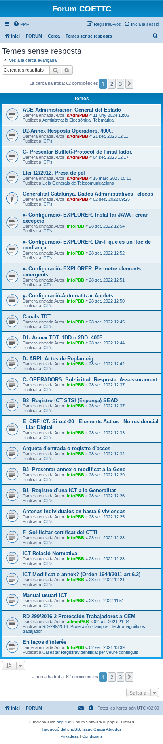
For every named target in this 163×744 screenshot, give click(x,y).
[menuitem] (21, 24)
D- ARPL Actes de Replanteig (58, 359)
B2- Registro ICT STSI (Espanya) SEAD (70, 400)
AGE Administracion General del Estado (72, 110)
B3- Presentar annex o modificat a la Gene (74, 469)
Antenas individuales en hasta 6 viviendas (74, 511)
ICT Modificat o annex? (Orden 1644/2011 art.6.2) (81, 574)
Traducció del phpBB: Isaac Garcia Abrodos (81, 729)
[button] (129, 83)
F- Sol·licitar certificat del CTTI (60, 532)
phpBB (63, 722)
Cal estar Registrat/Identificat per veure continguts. (91, 652)
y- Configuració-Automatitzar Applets (68, 296)
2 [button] (111, 83)
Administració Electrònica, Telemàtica (78, 120)
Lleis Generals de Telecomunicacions (78, 183)
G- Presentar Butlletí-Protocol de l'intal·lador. (78, 152)
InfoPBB (75, 226)
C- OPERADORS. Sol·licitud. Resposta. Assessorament (90, 379)
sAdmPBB (77, 115)
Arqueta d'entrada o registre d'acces (66, 448)
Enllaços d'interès (44, 642)
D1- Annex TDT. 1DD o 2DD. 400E (63, 338)
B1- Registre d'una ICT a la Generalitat (69, 490)
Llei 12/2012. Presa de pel (54, 173)
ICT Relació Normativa (50, 553)
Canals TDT (37, 317)
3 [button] (120, 83)
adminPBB (78, 621)
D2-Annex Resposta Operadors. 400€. (68, 131)
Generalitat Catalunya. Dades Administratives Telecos (88, 194)
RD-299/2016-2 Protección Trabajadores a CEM (79, 616)
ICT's (47, 141)
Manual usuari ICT (45, 595)
